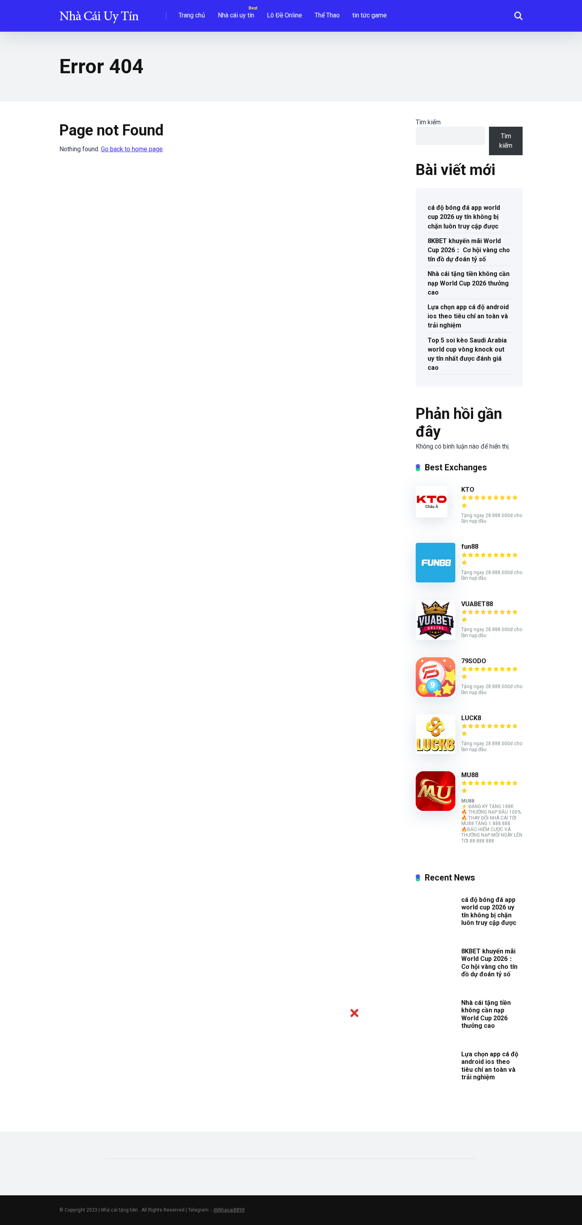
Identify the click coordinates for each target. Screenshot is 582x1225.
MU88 (469, 775)
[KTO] (431, 515)
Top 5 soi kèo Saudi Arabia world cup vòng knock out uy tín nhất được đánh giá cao (467, 354)
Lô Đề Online (284, 15)
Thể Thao (327, 15)
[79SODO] (435, 694)
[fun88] (435, 580)
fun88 (469, 546)
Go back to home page (132, 149)
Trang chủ (192, 15)
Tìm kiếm (428, 122)
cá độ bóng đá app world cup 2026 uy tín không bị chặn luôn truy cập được (464, 217)
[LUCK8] (435, 751)
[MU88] (435, 808)
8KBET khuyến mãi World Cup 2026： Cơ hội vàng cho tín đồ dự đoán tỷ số (469, 250)
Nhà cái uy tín (236, 15)
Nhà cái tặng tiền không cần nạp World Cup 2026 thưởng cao (469, 283)
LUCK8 (471, 718)
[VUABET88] (435, 637)
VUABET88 (477, 604)
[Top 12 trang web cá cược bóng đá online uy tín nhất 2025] (99, 13)
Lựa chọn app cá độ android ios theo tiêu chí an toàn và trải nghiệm (468, 316)
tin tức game (369, 15)
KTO (467, 489)
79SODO (473, 661)
